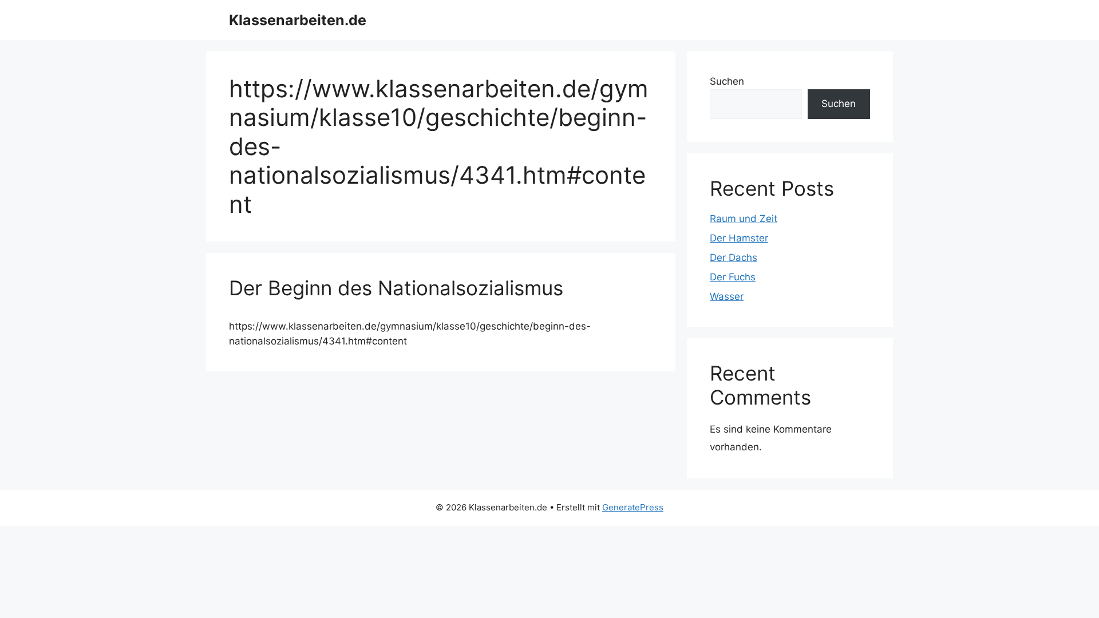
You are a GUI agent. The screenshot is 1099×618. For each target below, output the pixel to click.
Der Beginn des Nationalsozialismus (396, 288)
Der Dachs (733, 257)
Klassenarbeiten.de (297, 20)
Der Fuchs (733, 277)
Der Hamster (739, 238)
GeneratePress (632, 507)
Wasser (727, 296)
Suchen (727, 81)
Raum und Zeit (743, 218)
